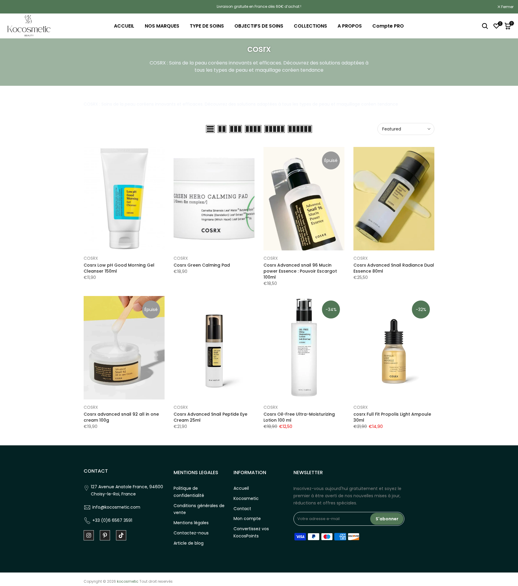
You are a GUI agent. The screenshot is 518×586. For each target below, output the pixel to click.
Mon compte (247, 519)
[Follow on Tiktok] (121, 535)
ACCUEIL (124, 25)
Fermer (13, 7)
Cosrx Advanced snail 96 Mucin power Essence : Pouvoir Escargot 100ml (300, 271)
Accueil (241, 488)
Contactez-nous (191, 533)
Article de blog (189, 543)
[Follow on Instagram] (89, 535)
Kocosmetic (246, 498)
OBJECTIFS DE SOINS (258, 25)
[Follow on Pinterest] (105, 535)
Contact (242, 509)
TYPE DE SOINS (207, 25)
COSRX (91, 258)
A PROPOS (350, 25)
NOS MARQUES (162, 25)
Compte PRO (388, 25)
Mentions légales (191, 523)
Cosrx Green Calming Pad (202, 265)
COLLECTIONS (310, 25)
